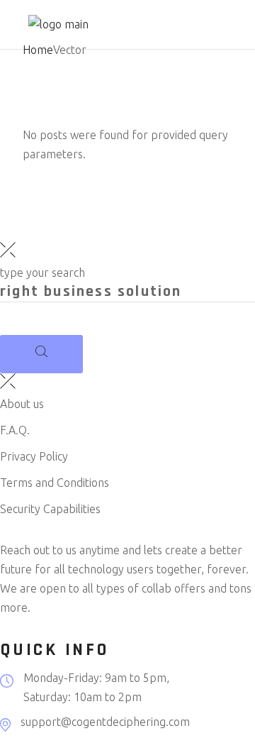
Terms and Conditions (54, 482)
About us (22, 403)
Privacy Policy (34, 456)
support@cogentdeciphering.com (105, 721)
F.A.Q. (15, 430)
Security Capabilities (50, 508)
